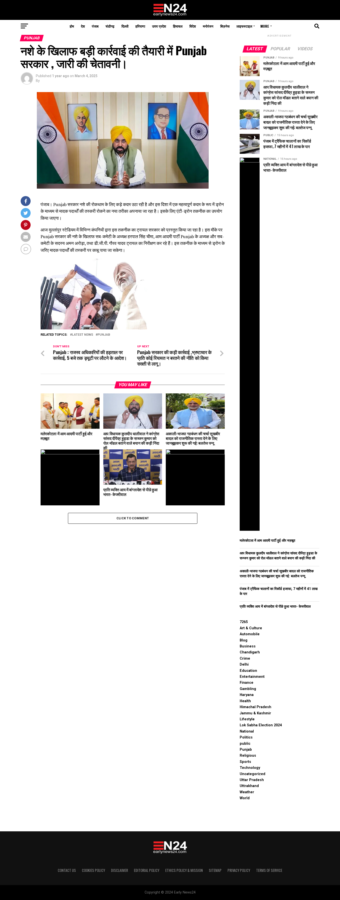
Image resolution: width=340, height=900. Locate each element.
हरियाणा (140, 26)
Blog (243, 640)
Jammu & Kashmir (255, 713)
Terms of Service (269, 870)
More (264, 26)
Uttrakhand (249, 786)
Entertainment (252, 677)
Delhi (244, 664)
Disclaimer (119, 870)
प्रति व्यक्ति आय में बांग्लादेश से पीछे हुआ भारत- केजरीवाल (275, 606)
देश (83, 26)
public (245, 743)
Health (245, 701)
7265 (244, 622)
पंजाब (95, 26)
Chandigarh (250, 652)
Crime (245, 658)
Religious (248, 755)
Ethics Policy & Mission (184, 870)
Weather (247, 792)
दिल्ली (124, 26)
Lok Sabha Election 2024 (261, 725)
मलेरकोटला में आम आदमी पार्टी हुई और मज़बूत (267, 540)
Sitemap (215, 870)
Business (248, 646)
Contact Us (67, 870)
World (245, 798)
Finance (246, 683)
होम (72, 26)
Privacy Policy (238, 870)
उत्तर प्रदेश (159, 26)
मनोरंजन (208, 26)
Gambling (248, 689)
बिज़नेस (224, 26)
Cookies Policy (93, 870)
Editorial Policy (146, 870)
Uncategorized (252, 774)
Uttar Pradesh (252, 780)
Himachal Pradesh (255, 707)
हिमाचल (177, 26)
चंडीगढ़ (110, 26)
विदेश (192, 26)
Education (248, 671)
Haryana (247, 695)
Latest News (82, 334)
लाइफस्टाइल (244, 26)
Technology (250, 768)
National (247, 731)
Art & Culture (251, 628)
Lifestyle (247, 719)
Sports (245, 762)
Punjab (104, 334)
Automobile (250, 634)
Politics (246, 737)
